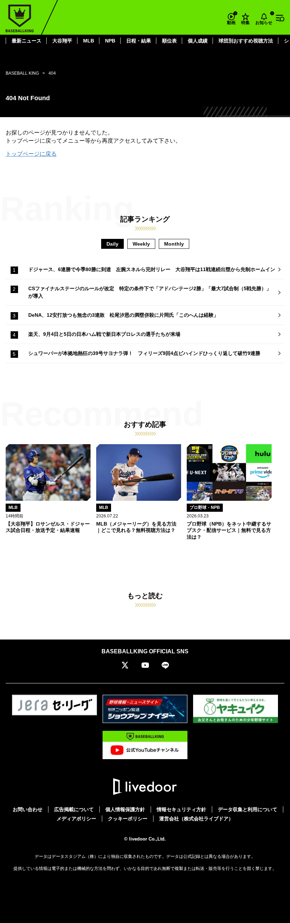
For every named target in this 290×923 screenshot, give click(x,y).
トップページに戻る (31, 154)
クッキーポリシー (127, 818)
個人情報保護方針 (125, 809)
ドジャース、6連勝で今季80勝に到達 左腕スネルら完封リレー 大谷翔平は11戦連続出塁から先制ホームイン (151, 269)
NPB (110, 41)
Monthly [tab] (174, 244)
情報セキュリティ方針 (181, 809)
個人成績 (198, 41)
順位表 (169, 41)
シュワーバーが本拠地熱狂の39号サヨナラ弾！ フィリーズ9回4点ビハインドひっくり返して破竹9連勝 (144, 353)
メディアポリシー (76, 818)
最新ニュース (26, 41)
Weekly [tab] (141, 244)
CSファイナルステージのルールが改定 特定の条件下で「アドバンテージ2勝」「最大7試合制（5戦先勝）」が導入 (149, 292)
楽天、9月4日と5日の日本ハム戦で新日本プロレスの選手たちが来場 (104, 334)
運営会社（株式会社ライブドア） (196, 818)
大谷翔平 (62, 41)
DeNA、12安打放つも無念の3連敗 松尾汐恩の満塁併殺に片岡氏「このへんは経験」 (123, 315)
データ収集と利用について (247, 809)
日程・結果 (138, 41)
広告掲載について (74, 809)
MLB (88, 41)
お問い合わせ (27, 809)
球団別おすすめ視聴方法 (246, 41)
